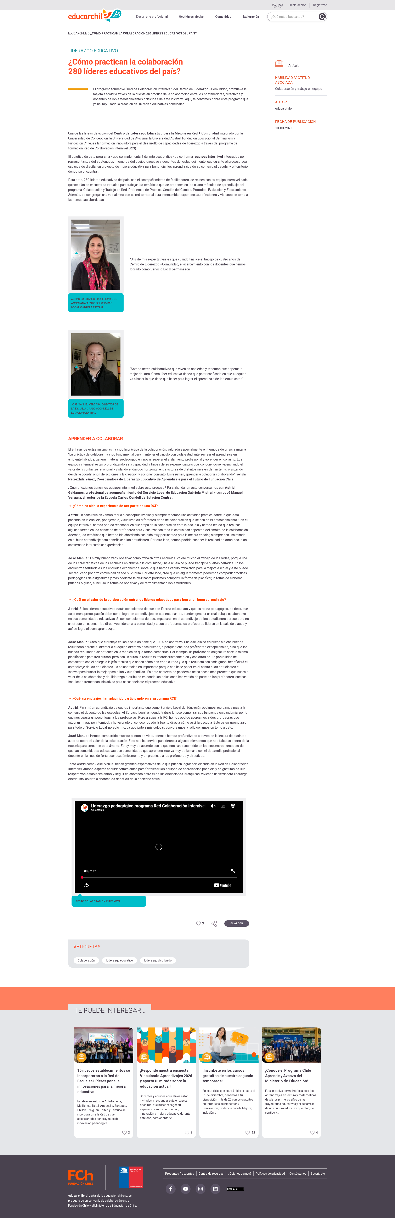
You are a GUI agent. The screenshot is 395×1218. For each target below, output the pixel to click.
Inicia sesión (297, 5)
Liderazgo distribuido (158, 960)
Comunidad (223, 16)
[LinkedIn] (215, 1189)
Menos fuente (274, 5)
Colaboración (86, 960)
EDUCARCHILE (77, 33)
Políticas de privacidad (270, 1173)
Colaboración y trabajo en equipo (298, 89)
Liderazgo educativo (119, 960)
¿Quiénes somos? (239, 1173)
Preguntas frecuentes (179, 1173)
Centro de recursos (211, 1173)
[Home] (95, 14)
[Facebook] (171, 1189)
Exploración (251, 16)
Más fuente (280, 5)
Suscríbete (318, 1173)
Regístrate (320, 5)
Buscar (322, 16)
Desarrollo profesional (152, 16)
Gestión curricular (191, 16)
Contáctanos (297, 1173)
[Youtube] (186, 1189)
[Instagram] (200, 1189)
